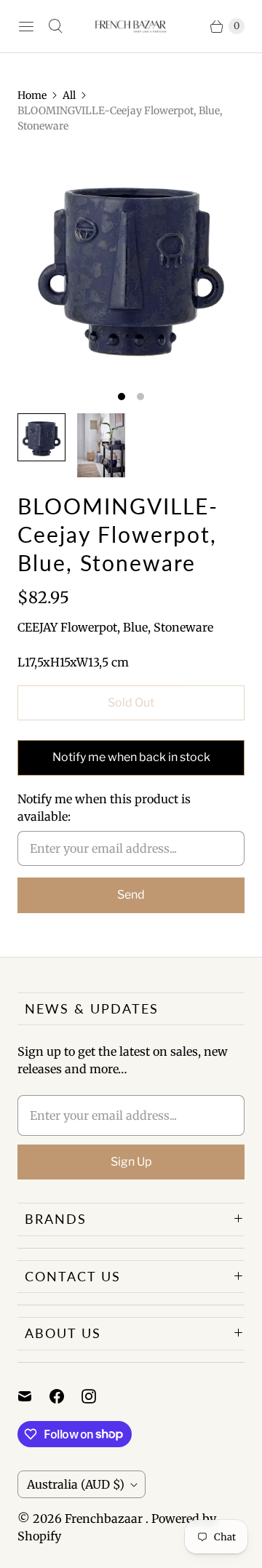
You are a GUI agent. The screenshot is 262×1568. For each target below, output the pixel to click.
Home (32, 95)
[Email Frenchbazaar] (33, 1396)
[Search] (55, 26)
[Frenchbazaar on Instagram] (98, 1396)
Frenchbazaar (105, 1518)
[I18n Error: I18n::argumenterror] (41, 437)
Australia (75, 1484)
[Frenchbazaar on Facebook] (65, 1396)
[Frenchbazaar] (131, 26)
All (69, 95)
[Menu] (26, 26)
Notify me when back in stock (131, 757)
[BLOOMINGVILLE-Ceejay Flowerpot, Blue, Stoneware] (131, 264)
